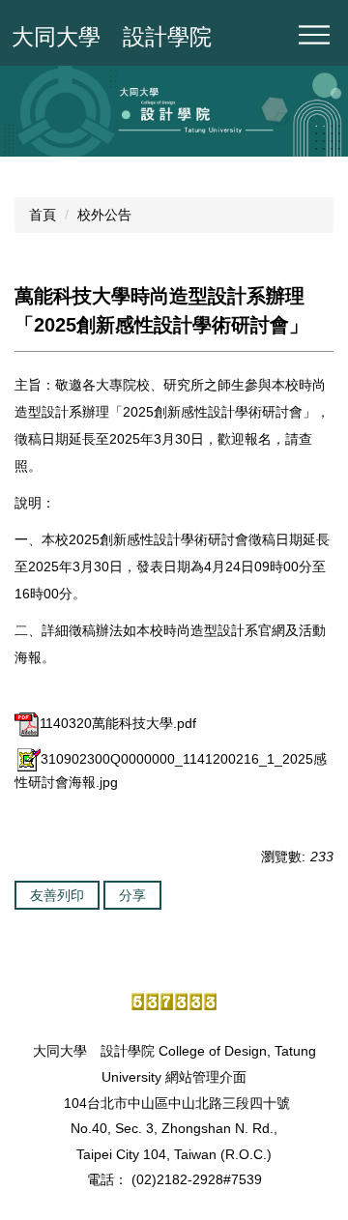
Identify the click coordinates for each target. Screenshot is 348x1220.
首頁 (42, 214)
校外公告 (104, 214)
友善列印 (57, 895)
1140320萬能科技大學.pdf (118, 723)
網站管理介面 (205, 1077)
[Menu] (314, 34)
